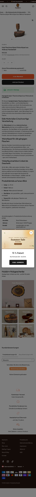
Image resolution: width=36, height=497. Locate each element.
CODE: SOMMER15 (18, 262)
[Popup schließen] (31, 232)
